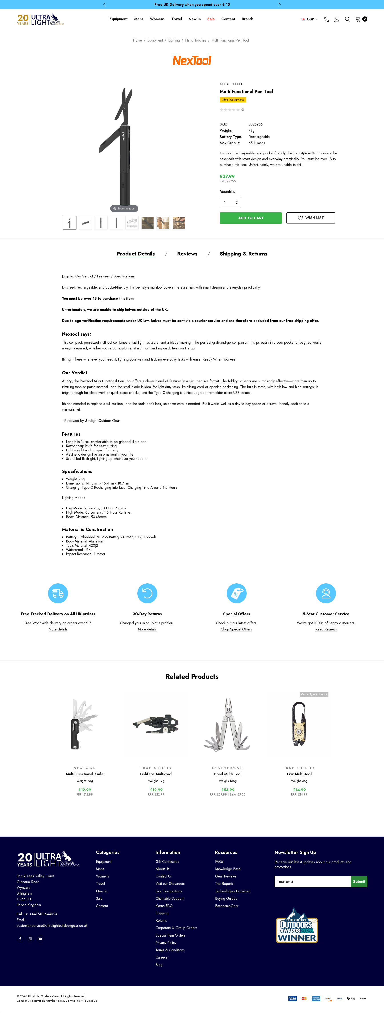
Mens (100, 868)
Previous (104, 5)
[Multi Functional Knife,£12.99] (84, 724)
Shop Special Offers (236, 629)
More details (58, 629)
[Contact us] (326, 20)
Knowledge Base (228, 868)
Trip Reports (224, 883)
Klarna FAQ (164, 905)
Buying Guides (226, 898)
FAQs (219, 861)
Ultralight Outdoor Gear (102, 420)
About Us (162, 868)
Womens (102, 876)
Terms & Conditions (170, 950)
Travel (100, 883)
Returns (161, 920)
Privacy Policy (166, 942)
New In (101, 891)
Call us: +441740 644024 (37, 914)
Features (103, 276)
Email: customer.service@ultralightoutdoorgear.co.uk (52, 922)
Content (102, 905)
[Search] (347, 19)
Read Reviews (326, 629)
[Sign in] (337, 20)
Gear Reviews (225, 876)
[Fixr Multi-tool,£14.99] (299, 724)
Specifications (124, 276)
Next (279, 5)
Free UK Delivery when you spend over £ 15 (192, 4)
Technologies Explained (232, 891)
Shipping (162, 913)
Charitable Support (170, 898)
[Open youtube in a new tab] (40, 938)
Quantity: (227, 191)
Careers (162, 957)
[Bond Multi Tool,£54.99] (227, 724)
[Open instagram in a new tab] (30, 938)
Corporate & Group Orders (176, 927)
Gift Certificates (167, 861)
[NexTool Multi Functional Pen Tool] (69, 222)
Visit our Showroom (170, 883)
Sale (99, 898)
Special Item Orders (171, 935)
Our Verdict (84, 276)
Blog (159, 964)
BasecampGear (226, 905)
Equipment (104, 861)
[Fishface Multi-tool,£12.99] (156, 724)
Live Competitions (169, 891)
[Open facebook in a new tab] (20, 938)
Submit (359, 881)
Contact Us (164, 876)
